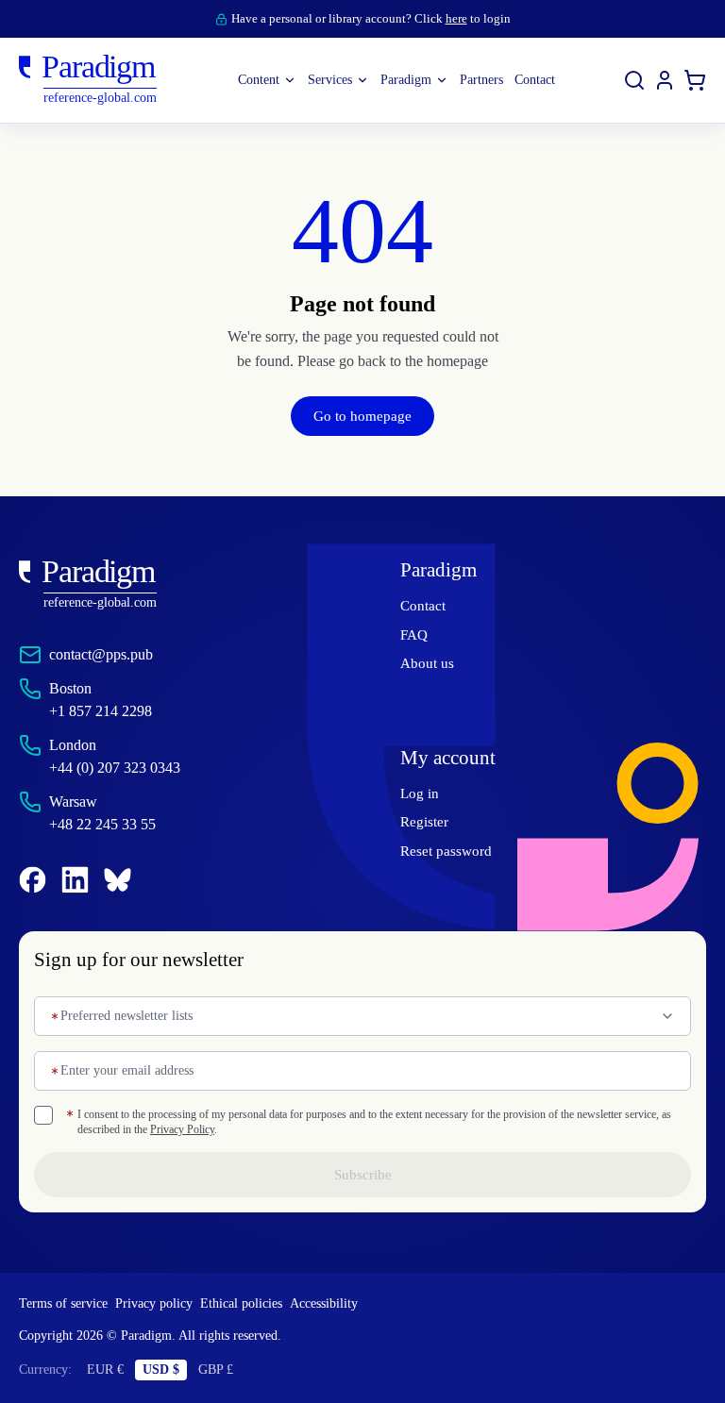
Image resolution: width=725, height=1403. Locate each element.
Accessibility (353, 1303)
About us (428, 663)
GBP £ (224, 1370)
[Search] (634, 80)
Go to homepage (362, 416)
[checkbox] (43, 1115)
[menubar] (397, 80)
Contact (425, 605)
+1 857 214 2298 (105, 711)
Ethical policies (262, 1303)
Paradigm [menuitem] (405, 80)
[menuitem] (664, 80)
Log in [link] (418, 793)
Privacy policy (168, 1303)
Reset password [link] (451, 851)
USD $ (166, 1370)
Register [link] (426, 821)
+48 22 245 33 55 (110, 824)
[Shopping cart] (694, 80)
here (466, 18)
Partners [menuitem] (491, 80)
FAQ (414, 634)
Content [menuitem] (239, 80)
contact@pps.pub (111, 654)
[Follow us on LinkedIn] (75, 880)
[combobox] (362, 1016)
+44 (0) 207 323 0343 (125, 768)
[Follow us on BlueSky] (117, 880)
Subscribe (362, 1174)
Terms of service (68, 1303)
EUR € (110, 1370)
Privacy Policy (321, 1129)
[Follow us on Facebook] (32, 880)
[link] (172, 585)
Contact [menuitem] (555, 80)
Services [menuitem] (319, 80)
